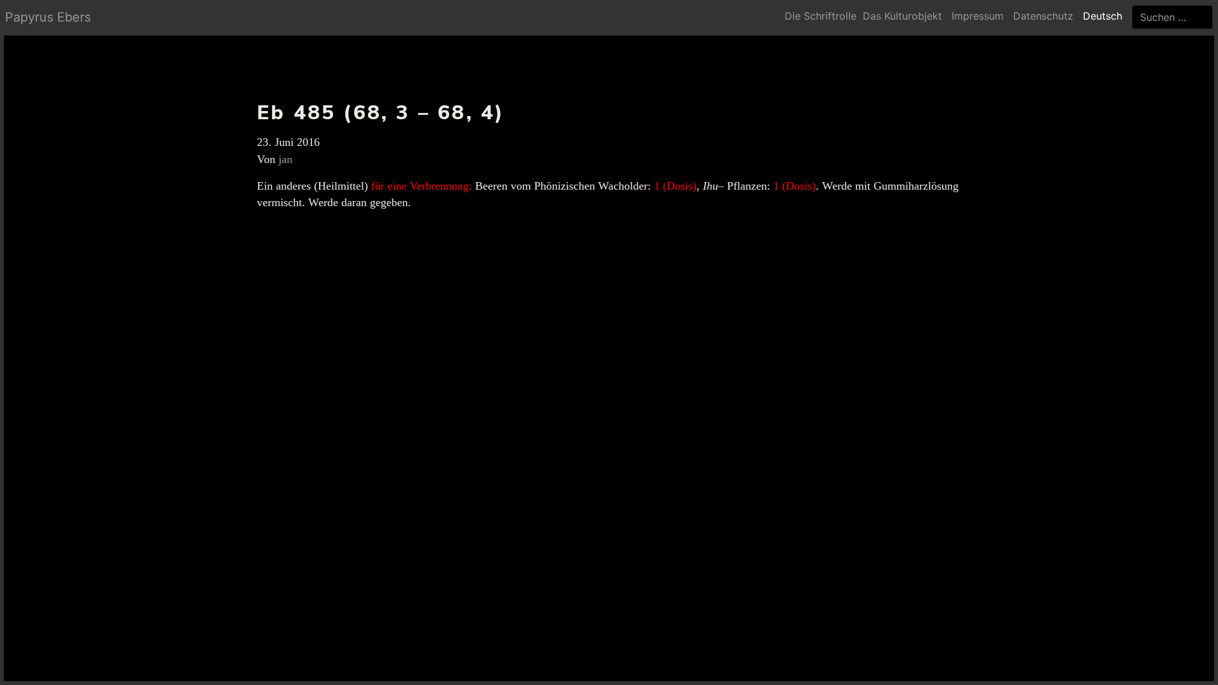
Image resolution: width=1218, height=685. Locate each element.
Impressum (978, 16)
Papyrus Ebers (48, 17)
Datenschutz (1043, 16)
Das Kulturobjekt (902, 16)
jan (285, 159)
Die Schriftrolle (820, 16)
